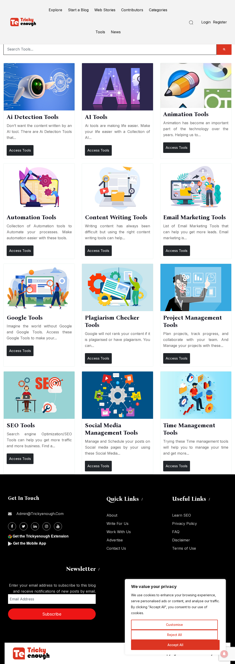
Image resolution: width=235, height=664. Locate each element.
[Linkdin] (35, 526)
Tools (100, 32)
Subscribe (51, 614)
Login (206, 22)
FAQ (175, 531)
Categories (158, 10)
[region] (175, 617)
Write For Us (117, 523)
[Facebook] (12, 526)
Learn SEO (181, 515)
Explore (55, 10)
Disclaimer (181, 540)
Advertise (114, 540)
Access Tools (20, 150)
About (111, 515)
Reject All (174, 635)
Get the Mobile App (29, 543)
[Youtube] (58, 526)
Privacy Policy (184, 523)
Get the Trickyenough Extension (41, 536)
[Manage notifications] (224, 654)
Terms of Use (184, 548)
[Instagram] (46, 526)
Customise (174, 625)
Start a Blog (78, 10)
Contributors (132, 10)
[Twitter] (24, 526)
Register (220, 22)
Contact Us (116, 548)
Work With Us (118, 531)
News (116, 32)
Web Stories (104, 10)
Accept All (175, 645)
